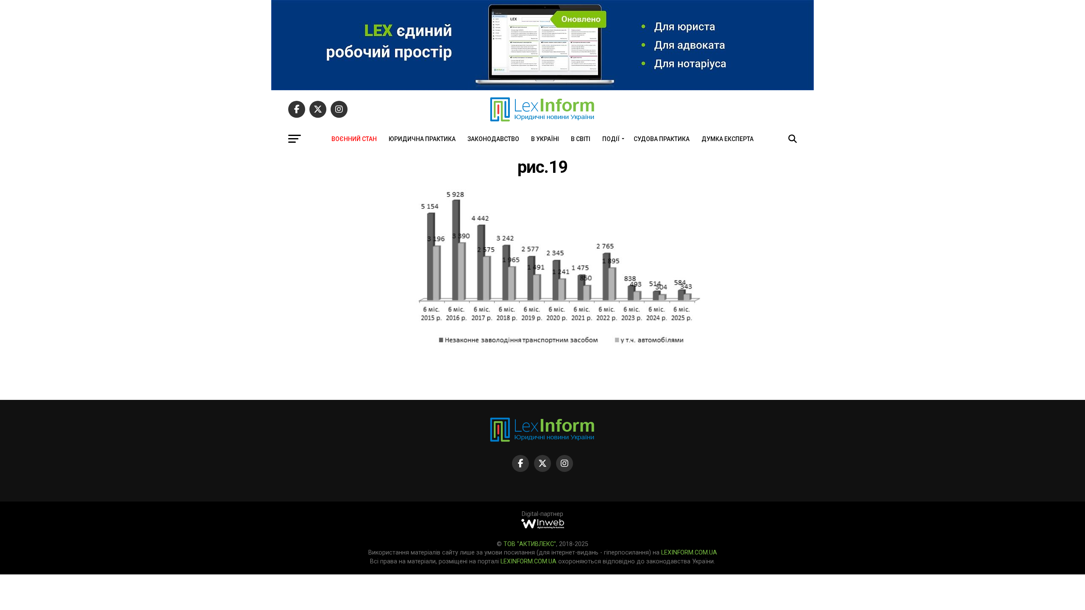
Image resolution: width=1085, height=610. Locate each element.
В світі (580, 139)
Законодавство (493, 139)
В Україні (545, 139)
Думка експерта (727, 139)
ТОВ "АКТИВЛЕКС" (530, 544)
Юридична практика (422, 139)
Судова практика (662, 139)
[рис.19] (560, 343)
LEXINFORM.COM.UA (689, 552)
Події (611, 139)
